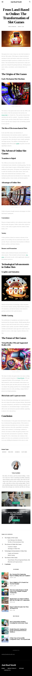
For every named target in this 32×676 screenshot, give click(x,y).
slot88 (17, 143)
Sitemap (21, 668)
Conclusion (8, 564)
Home (3, 668)
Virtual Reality (20, 378)
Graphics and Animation (13, 553)
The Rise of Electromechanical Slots (16, 542)
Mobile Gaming (11, 555)
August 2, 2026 (13, 585)
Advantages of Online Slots (14, 548)
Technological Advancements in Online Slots (16, 551)
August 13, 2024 (19, 516)
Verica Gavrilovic (12, 26)
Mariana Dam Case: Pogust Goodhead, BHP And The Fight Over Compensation (20, 599)
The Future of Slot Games (11, 557)
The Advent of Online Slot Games (13, 544)
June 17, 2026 (12, 610)
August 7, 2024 (21, 26)
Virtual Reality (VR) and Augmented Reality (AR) (19, 560)
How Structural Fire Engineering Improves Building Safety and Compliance (20, 575)
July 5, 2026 (12, 594)
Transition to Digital (12, 546)
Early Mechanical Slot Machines (15, 540)
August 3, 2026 (13, 577)
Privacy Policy (12, 668)
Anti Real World (16, 2)
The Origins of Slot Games (11, 537)
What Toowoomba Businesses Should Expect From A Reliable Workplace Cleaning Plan (19, 591)
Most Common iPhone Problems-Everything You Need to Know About (19, 622)
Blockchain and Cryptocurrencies (15, 561)
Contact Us (7, 670)
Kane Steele (12, 499)
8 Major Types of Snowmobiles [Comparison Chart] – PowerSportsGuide (20, 638)
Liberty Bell (4, 115)
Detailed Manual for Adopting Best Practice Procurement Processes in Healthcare (18, 630)
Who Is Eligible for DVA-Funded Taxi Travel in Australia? (19, 583)
